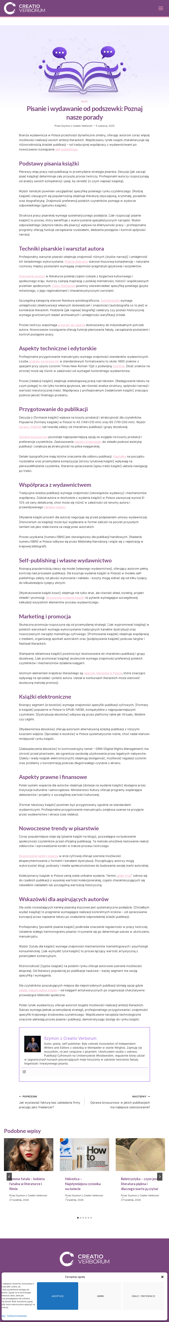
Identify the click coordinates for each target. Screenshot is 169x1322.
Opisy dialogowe (63, 286)
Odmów (100, 1296)
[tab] (78, 1218)
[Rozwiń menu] (160, 8)
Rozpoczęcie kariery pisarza (38, 856)
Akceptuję (58, 1296)
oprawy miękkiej (30, 427)
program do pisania (71, 325)
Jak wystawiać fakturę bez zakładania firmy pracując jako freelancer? (49, 1102)
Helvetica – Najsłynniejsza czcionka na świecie (83, 1184)
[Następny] (159, 1177)
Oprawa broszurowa (33, 437)
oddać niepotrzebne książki (38, 990)
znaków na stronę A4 (44, 361)
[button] (162, 1277)
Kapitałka (119, 456)
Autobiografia (110, 300)
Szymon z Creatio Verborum (76, 125)
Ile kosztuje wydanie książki (65, 597)
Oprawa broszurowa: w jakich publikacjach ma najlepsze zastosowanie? (120, 1102)
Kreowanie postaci (32, 276)
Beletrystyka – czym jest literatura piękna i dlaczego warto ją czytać (139, 1184)
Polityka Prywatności (17, 1315)
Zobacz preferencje (143, 1296)
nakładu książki (54, 507)
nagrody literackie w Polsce (103, 673)
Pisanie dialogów (76, 261)
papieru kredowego (87, 441)
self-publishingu (66, 149)
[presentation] (28, 1154)
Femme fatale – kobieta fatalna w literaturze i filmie (27, 1184)
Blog (84, 101)
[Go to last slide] (9, 1177)
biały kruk (124, 875)
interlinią (118, 366)
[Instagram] (24, 1072)
